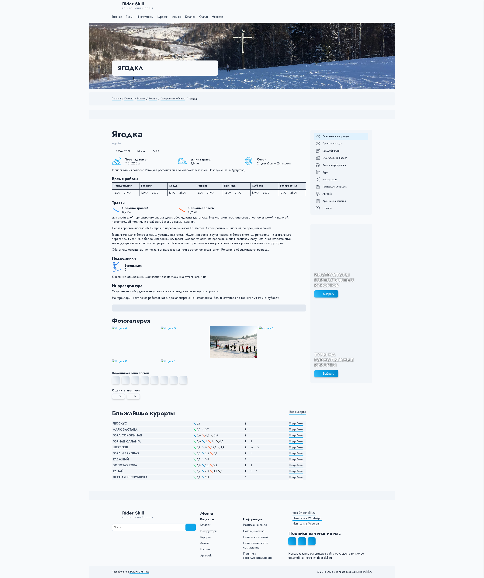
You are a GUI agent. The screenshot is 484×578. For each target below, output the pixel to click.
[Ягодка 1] (184, 361)
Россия (153, 98)
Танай (118, 471)
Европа (141, 98)
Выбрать (328, 294)
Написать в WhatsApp (307, 518)
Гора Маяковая (126, 453)
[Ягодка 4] (135, 342)
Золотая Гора (125, 465)
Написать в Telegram (306, 523)
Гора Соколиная (127, 435)
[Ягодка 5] (282, 342)
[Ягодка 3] (184, 342)
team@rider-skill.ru (304, 513)
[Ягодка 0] (135, 361)
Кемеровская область (173, 98)
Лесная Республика (130, 477)
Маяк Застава (125, 430)
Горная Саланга (127, 441)
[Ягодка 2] (233, 342)
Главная (116, 98)
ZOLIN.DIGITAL (139, 571)
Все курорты (297, 412)
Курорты (128, 98)
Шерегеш (120, 447)
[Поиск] (190, 527)
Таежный (121, 459)
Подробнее (296, 423)
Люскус (120, 423)
